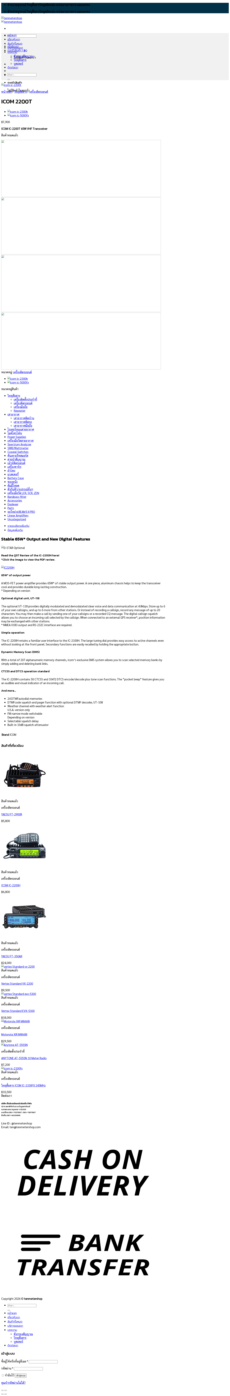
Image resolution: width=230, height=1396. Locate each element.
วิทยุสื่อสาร (20, 60)
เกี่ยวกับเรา (14, 39)
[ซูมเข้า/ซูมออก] (5, 1390)
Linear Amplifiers (18, 515)
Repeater (19, 410)
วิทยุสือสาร (20, 91)
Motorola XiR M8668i (14, 1034)
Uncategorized (17, 519)
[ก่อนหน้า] (2, 1394)
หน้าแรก (12, 35)
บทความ (12, 52)
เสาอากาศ (13, 414)
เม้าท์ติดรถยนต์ (16, 463)
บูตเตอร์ (18, 63)
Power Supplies (17, 437)
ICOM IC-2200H (10, 885)
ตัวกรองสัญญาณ (23, 56)
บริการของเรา (15, 48)
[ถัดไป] (5, 1394)
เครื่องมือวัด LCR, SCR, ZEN (23, 493)
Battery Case (16, 478)
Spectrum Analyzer (19, 444)
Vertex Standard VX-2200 (17, 983)
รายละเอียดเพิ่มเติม (18, 526)
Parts (11, 508)
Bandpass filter (17, 497)
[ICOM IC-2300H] (18, 111)
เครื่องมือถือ (21, 407)
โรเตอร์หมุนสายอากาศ (21, 429)
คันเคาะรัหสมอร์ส (18, 455)
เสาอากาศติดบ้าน (24, 418)
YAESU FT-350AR (11, 956)
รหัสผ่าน (7, 1368)
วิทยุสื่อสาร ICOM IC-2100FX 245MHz (23, 1085)
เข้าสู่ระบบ (20, 1375)
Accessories (15, 500)
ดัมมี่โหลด (13, 485)
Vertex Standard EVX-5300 (18, 1011)
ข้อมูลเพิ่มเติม (15, 530)
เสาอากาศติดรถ (23, 422)
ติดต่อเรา (13, 67)
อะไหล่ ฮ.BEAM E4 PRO (21, 511)
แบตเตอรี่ (13, 474)
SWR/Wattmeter (18, 448)
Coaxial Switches (18, 452)
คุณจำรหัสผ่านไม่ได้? (13, 1382)
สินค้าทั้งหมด (15, 43)
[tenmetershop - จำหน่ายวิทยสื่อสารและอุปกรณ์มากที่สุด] (11, 20)
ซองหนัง (13, 482)
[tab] (87, 526)
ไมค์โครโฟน (15, 433)
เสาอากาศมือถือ (23, 425)
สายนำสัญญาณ (16, 459)
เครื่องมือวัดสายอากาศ (20, 440)
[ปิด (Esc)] (2, 1390)
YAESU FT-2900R (11, 814)
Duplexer (13, 504)
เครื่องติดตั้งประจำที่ (25, 399)
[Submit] (9, 79)
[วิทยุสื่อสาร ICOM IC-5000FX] (18, 115)
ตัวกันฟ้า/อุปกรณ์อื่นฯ (20, 489)
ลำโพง (11, 470)
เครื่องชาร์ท (14, 467)
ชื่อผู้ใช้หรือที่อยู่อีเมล (14, 1361)
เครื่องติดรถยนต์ (38, 91)
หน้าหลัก (6, 91)
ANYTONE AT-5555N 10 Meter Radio (24, 1058)
